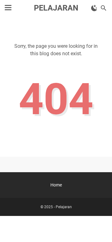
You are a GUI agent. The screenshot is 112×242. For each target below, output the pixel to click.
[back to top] (99, 228)
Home (56, 184)
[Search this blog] (103, 8)
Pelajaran (56, 7)
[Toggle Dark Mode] (94, 8)
